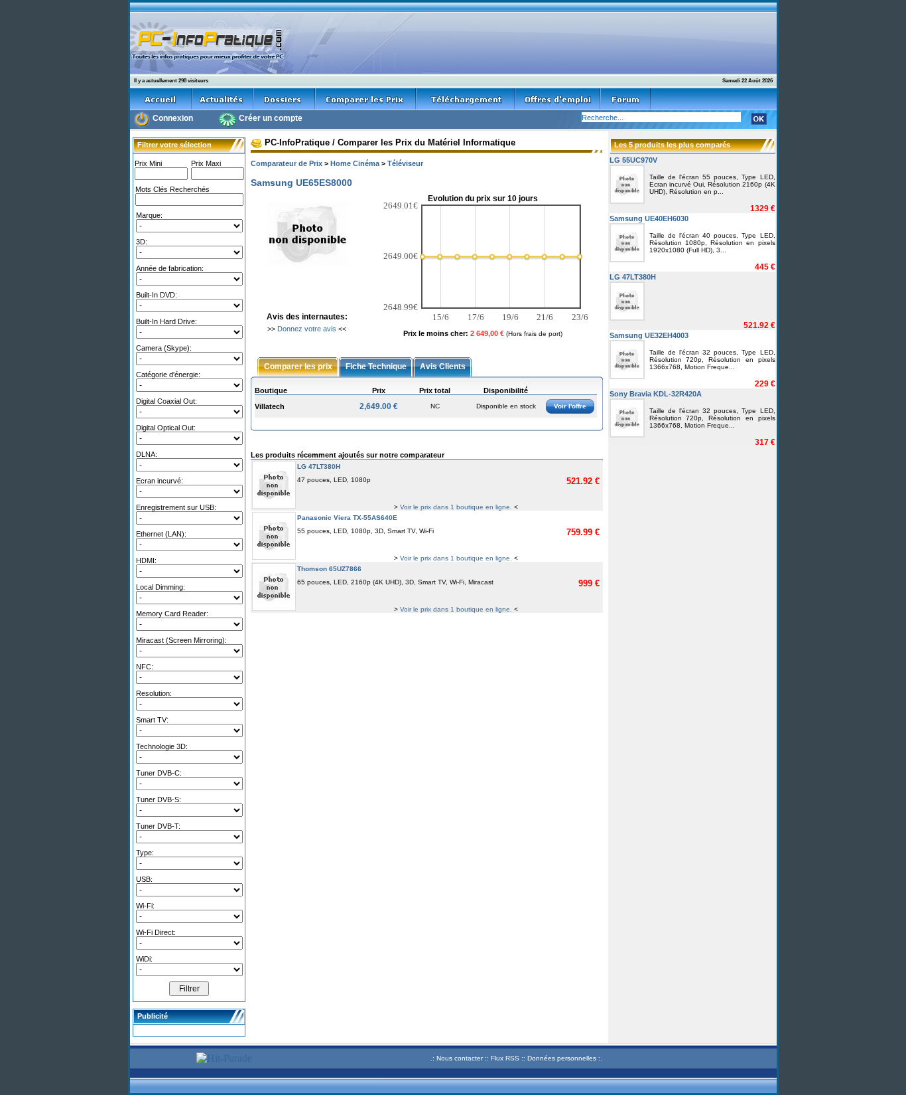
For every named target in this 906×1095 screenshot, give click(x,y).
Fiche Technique (376, 366)
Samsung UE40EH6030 (649, 218)
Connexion (173, 118)
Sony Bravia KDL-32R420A (656, 394)
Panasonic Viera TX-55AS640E (347, 517)
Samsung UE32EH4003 (649, 335)
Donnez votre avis (306, 329)
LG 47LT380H (318, 466)
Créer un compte (270, 118)
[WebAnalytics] (161, 1060)
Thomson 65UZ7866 (329, 568)
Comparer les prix (298, 366)
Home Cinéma (354, 163)
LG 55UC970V (633, 160)
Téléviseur (405, 163)
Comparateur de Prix (286, 163)
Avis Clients (443, 366)
